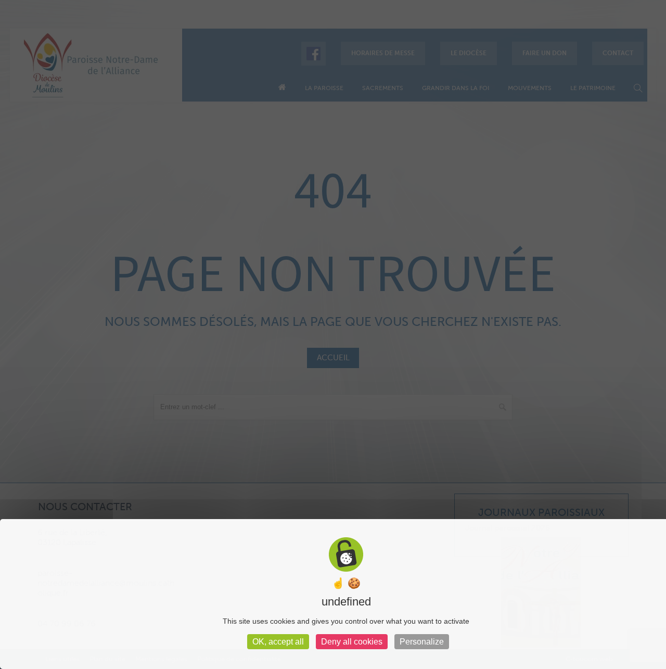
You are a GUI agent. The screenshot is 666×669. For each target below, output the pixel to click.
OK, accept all (278, 641)
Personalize (422, 641)
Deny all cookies (351, 641)
